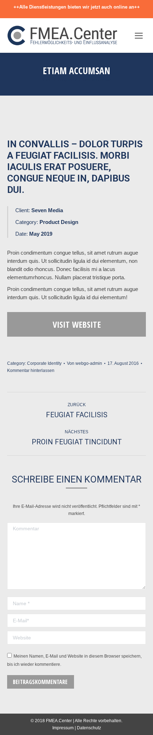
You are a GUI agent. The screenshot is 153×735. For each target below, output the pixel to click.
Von (84, 363)
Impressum (63, 727)
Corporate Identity (44, 363)
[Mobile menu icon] (139, 36)
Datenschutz (89, 727)
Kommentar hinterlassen (30, 370)
